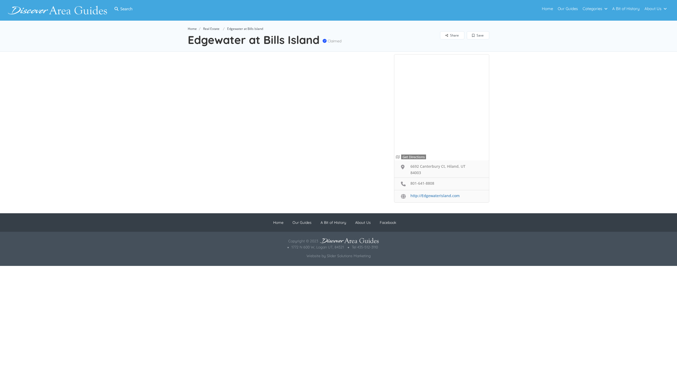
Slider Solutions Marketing (349, 255)
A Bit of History (626, 8)
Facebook (388, 222)
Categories (592, 8)
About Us (652, 8)
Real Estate (211, 28)
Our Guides (568, 8)
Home (547, 8)
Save (480, 35)
